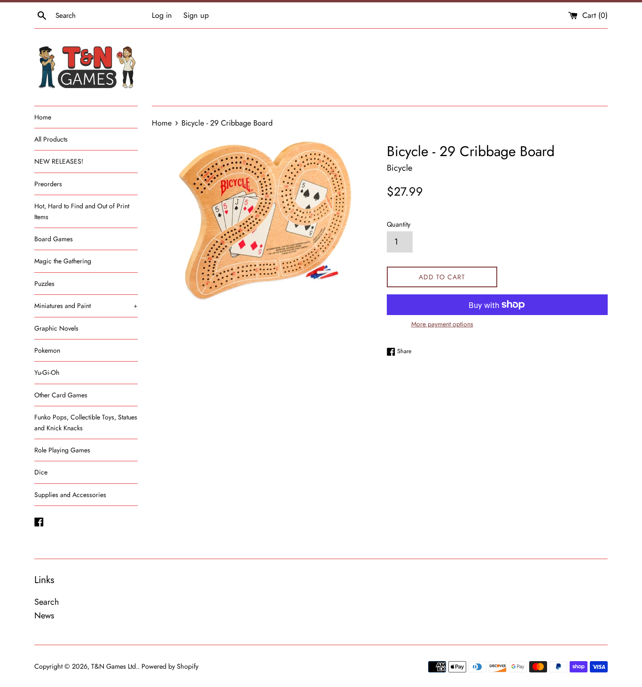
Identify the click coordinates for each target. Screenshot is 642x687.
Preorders (48, 184)
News (44, 615)
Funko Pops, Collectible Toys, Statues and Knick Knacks (85, 422)
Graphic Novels (56, 328)
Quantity (398, 224)
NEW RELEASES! (58, 161)
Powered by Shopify (169, 666)
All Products (51, 139)
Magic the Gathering (62, 261)
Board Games (53, 239)
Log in (162, 15)
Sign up (196, 15)
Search (46, 602)
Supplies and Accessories (70, 494)
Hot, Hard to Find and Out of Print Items (81, 211)
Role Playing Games (62, 450)
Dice (40, 472)
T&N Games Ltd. (114, 666)
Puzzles (44, 283)
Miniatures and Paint (86, 305)
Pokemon (47, 350)
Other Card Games (60, 395)
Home (42, 117)
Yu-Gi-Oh (46, 372)
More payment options (442, 324)
